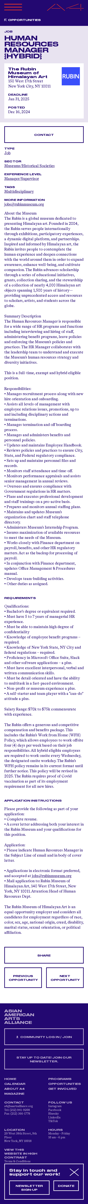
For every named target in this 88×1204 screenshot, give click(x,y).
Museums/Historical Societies (29, 166)
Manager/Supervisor (21, 179)
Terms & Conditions (17, 1161)
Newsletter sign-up (29, 1188)
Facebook (54, 1110)
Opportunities (24, 20)
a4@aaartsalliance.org (18, 1106)
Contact (44, 135)
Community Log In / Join (45, 1037)
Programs (60, 1079)
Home (10, 1079)
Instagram (55, 1106)
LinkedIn (54, 1117)
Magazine (14, 1094)
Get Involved (62, 1089)
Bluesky (53, 1113)
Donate (66, 1186)
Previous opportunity (23, 978)
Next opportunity (65, 978)
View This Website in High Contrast (20, 1154)
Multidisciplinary (19, 192)
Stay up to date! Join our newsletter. (44, 1059)
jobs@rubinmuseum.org (52, 876)
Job (7, 153)
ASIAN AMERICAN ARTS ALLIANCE (19, 1017)
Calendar (15, 1084)
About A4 (14, 1089)
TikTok (53, 1121)
